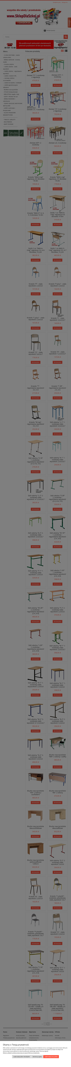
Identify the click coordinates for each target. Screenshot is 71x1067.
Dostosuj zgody (37, 1056)
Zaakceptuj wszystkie (51, 1056)
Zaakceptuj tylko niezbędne (21, 1056)
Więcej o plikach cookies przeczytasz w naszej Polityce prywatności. (21, 1053)
